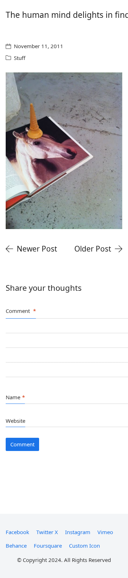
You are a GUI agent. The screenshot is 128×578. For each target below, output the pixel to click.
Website (15, 420)
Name (15, 397)
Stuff (19, 57)
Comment (21, 310)
